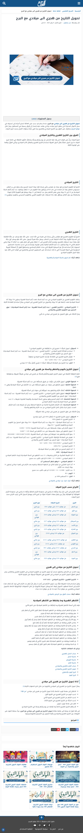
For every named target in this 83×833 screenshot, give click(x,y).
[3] (24, 686)
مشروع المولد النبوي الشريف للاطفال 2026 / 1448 (42, 786)
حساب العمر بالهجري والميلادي (65, 666)
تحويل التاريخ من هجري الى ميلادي (67, 123)
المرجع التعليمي (67, 11)
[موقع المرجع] (41, 3)
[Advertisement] (41, 39)
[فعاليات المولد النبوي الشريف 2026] (15, 757)
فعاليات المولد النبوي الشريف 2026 (16, 766)
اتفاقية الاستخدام (26, 829)
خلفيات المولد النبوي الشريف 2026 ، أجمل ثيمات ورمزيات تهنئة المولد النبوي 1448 (68, 787)
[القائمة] (79, 3)
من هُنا (23, 691)
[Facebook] (49, 825)
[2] (76, 376)
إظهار (34, 118)
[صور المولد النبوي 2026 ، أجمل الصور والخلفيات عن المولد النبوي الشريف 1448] (68, 757)
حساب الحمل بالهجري (69, 653)
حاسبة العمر (72, 662)
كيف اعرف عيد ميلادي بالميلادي (60, 480)
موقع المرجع (75, 128)
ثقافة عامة (57, 11)
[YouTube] (35, 825)
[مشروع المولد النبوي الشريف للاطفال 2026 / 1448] (41, 777)
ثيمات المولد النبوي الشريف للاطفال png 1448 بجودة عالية (42, 806)
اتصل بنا (53, 829)
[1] (6, 194)
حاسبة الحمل (72, 656)
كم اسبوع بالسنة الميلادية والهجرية (59, 257)
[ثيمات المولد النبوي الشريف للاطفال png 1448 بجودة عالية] (41, 797)
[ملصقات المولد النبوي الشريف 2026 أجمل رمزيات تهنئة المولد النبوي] (15, 777)
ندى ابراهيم (67, 22)
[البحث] (4, 3)
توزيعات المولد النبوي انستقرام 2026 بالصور (41, 766)
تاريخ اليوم (72, 675)
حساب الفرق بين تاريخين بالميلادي (59, 594)
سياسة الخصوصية (41, 829)
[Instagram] (39, 825)
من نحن (60, 829)
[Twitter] (44, 825)
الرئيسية (78, 11)
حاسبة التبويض (71, 659)
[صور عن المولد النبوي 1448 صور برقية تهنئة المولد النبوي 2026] (68, 797)
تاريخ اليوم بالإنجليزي (69, 672)
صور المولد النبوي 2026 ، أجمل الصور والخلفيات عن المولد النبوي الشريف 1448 (68, 767)
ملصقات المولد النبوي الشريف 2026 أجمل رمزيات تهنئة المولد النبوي (15, 787)
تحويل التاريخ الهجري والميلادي (65, 669)
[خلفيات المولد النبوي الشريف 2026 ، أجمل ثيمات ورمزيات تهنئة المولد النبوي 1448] (68, 777)
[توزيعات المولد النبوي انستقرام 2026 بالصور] (41, 757)
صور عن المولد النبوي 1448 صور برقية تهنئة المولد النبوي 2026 (68, 806)
